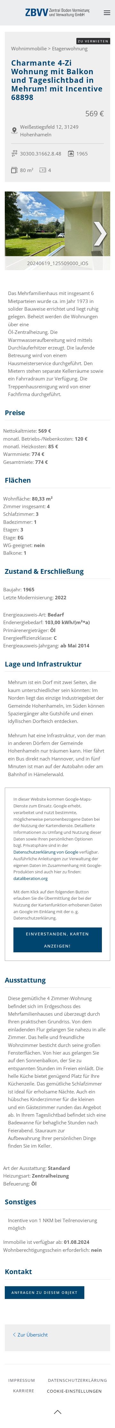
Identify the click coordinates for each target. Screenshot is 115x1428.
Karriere (23, 1391)
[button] (107, 12)
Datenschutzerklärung (77, 1380)
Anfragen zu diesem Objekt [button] (45, 1292)
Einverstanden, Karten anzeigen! (57, 940)
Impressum (21, 1380)
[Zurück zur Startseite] (57, 12)
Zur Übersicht (33, 1334)
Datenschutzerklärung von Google (45, 852)
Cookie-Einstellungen (74, 1391)
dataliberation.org (30, 878)
